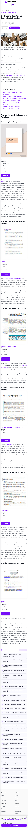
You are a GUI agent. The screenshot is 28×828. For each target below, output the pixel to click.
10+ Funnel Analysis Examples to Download (13, 686)
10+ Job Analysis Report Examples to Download (14, 708)
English (3, 795)
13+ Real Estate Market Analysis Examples (13, 777)
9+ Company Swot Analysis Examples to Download (12, 744)
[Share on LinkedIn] (12, 23)
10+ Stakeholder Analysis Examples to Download (14, 712)
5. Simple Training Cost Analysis (12, 106)
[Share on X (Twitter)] (6, 23)
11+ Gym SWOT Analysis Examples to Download (14, 700)
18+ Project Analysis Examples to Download (13, 739)
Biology (16, 797)
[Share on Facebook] (9, 23)
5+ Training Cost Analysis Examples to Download (12, 735)
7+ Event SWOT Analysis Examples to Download (14, 768)
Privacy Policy (18, 808)
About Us (17, 806)
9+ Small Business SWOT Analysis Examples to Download (14, 681)
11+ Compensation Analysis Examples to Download (12, 716)
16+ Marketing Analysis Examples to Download (14, 753)
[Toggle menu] (3, 2)
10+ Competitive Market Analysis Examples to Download (13, 690)
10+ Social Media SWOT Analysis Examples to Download (14, 772)
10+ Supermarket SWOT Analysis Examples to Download (14, 660)
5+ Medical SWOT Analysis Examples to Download (12, 749)
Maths (2, 797)
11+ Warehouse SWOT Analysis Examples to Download (13, 671)
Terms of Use (18, 811)
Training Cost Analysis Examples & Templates (12, 93)
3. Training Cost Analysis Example (12, 100)
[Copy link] (2, 23)
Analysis (7, 10)
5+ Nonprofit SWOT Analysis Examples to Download (13, 758)
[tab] (6, 5)
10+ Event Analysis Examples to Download (13, 721)
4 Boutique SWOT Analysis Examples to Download (12, 696)
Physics (17, 795)
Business (3, 808)
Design (3, 806)
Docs (16, 800)
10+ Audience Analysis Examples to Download (13, 725)
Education (3, 811)
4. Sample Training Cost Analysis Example (12, 103)
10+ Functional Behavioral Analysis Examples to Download (14, 782)
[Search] (22, 1)
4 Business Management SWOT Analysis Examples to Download (12, 655)
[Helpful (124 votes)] (3, 28)
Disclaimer (17, 813)
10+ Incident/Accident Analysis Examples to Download (13, 666)
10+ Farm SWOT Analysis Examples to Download (14, 704)
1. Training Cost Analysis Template (12, 96)
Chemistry (3, 800)
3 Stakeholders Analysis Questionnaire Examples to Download (14, 729)
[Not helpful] (6, 28)
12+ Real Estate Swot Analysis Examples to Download (13, 763)
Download (5, 175)
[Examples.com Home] (10, 2)
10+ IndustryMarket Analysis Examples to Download (12, 676)
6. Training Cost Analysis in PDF (11, 108)
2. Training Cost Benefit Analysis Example (14, 98)
